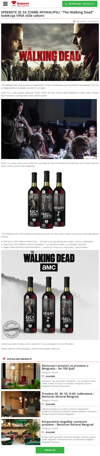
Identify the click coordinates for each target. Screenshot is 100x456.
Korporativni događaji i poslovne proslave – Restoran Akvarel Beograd (67, 423)
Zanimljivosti (93, 21)
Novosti (54, 372)
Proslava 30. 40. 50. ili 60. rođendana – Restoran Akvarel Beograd (68, 395)
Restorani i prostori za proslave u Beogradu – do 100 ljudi (65, 367)
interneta (30, 166)
